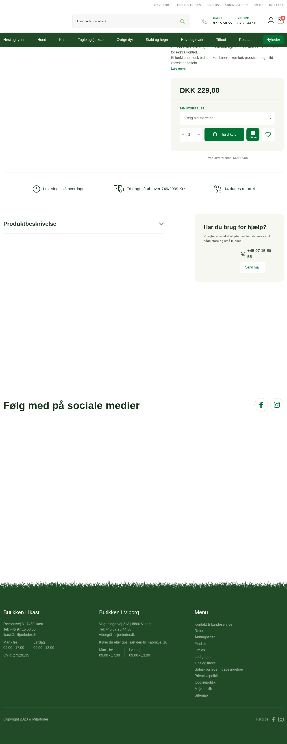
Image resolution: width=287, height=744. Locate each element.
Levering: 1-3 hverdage (64, 189)
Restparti (246, 40)
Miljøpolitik (203, 689)
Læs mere (178, 68)
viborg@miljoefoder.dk (117, 635)
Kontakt (276, 5)
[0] (281, 22)
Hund (41, 40)
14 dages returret (239, 189)
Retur (199, 631)
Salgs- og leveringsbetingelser (219, 669)
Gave (253, 137)
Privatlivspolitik (207, 676)
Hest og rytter (13, 40)
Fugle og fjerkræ (91, 40)
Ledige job (203, 657)
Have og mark (192, 40)
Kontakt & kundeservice (213, 624)
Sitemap (201, 695)
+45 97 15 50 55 (259, 253)
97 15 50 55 (222, 23)
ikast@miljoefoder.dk (20, 635)
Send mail (252, 267)
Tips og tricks (189, 5)
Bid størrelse (192, 108)
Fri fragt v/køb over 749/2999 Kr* (155, 189)
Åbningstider (236, 5)
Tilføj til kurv (227, 134)
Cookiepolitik (205, 682)
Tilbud (221, 40)
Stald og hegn (157, 40)
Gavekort (162, 5)
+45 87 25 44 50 (118, 629)
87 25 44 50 (246, 23)
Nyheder (273, 40)
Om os (258, 5)
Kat (62, 40)
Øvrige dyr (125, 40)
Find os (213, 5)
